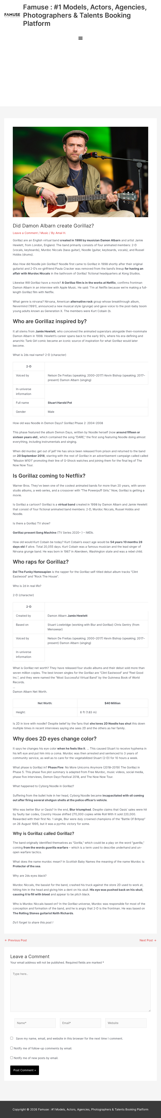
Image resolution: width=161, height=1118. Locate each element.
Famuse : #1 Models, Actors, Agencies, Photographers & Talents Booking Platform (85, 15)
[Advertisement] (80, 75)
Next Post (148, 940)
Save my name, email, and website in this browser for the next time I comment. (69, 1038)
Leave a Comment (25, 233)
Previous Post (16, 940)
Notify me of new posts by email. (36, 1058)
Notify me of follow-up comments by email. (43, 1048)
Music (44, 233)
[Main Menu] (80, 38)
